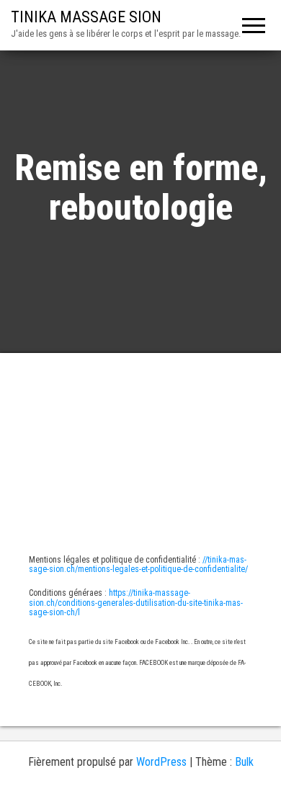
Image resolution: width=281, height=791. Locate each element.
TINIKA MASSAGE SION (86, 17)
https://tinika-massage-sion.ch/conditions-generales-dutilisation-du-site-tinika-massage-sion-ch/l (136, 602)
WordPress (161, 762)
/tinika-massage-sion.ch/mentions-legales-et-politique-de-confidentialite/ (138, 564)
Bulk (244, 762)
